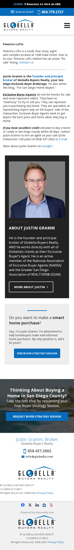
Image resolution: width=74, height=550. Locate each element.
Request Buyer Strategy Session (37, 416)
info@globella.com (39, 456)
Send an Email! (24, 12)
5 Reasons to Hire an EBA (42, 4)
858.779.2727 (51, 12)
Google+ (47, 146)
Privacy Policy (45, 493)
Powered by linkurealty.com (37, 512)
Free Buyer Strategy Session (37, 353)
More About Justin (30, 287)
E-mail (63, 139)
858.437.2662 (39, 451)
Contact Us (26, 62)
